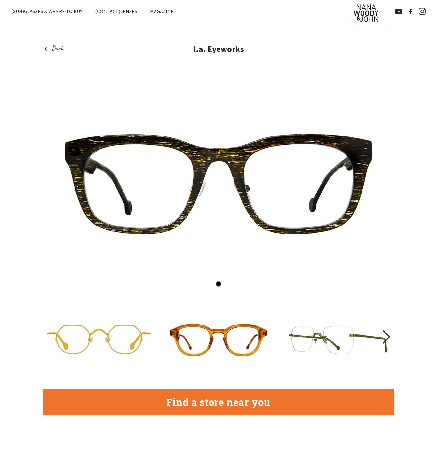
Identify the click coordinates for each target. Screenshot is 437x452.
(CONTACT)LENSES (116, 11)
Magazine (162, 11)
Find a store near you (218, 401)
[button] (385, 337)
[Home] (366, 11)
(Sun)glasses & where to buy (46, 11)
